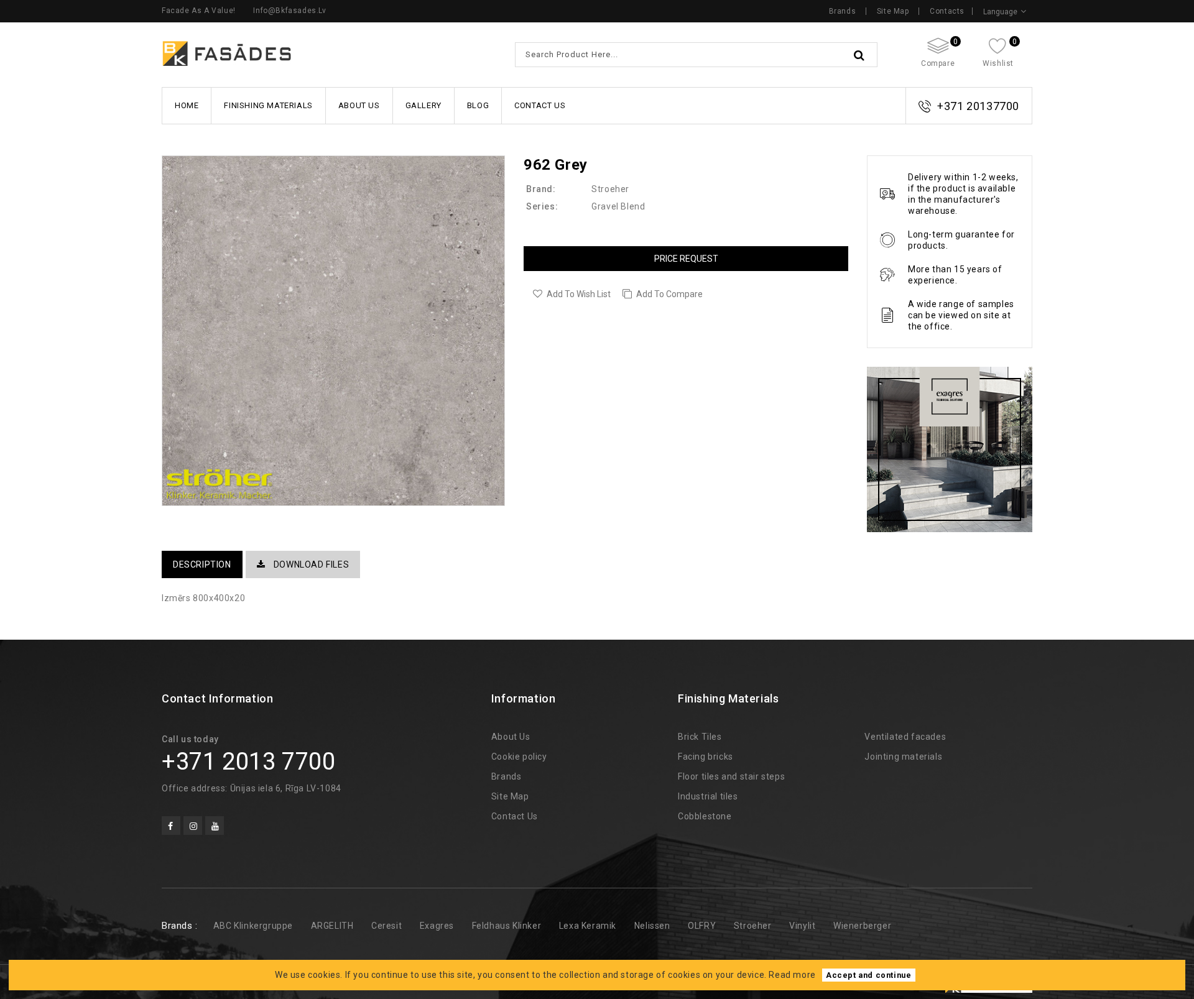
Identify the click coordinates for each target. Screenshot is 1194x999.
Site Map (893, 11)
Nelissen (652, 926)
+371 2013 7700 (248, 761)
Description (202, 564)
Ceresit (386, 926)
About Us (510, 737)
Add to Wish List (579, 294)
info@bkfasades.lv (289, 10)
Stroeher (610, 189)
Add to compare (669, 294)
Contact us (539, 105)
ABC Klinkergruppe (253, 926)
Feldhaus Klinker (507, 926)
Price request (686, 259)
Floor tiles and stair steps (731, 776)
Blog (478, 105)
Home (186, 105)
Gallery (423, 105)
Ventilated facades (905, 737)
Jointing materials (903, 757)
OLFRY (702, 926)
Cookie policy (519, 757)
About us (359, 105)
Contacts (947, 11)
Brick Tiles (700, 737)
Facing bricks (705, 757)
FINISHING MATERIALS (268, 105)
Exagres (437, 926)
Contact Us (514, 816)
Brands (842, 11)
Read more (792, 975)
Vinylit (802, 926)
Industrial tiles (708, 796)
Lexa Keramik (587, 926)
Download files (310, 564)
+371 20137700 (978, 106)
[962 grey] (333, 330)
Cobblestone (705, 816)
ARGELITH (332, 926)
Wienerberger (862, 926)
